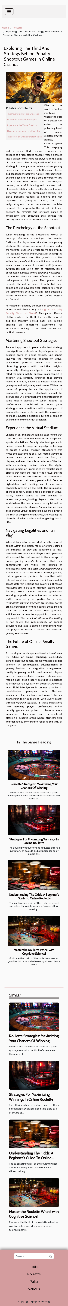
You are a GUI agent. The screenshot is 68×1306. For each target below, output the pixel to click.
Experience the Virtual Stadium (22, 125)
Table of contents (20, 108)
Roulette (17, 27)
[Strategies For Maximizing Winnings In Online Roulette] (34, 820)
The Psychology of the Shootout (23, 114)
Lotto (34, 1266)
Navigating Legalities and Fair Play (23, 131)
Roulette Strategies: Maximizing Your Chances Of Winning (34, 786)
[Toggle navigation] (9, 11)
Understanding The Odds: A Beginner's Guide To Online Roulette (34, 896)
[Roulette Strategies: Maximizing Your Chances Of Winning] (34, 765)
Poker (34, 1281)
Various (34, 1289)
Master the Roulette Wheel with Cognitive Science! (34, 951)
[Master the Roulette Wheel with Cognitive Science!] (34, 931)
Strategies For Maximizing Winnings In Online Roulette (34, 841)
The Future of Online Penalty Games (24, 136)
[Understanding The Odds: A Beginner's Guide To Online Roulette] (34, 875)
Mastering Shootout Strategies (22, 119)
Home (5, 27)
